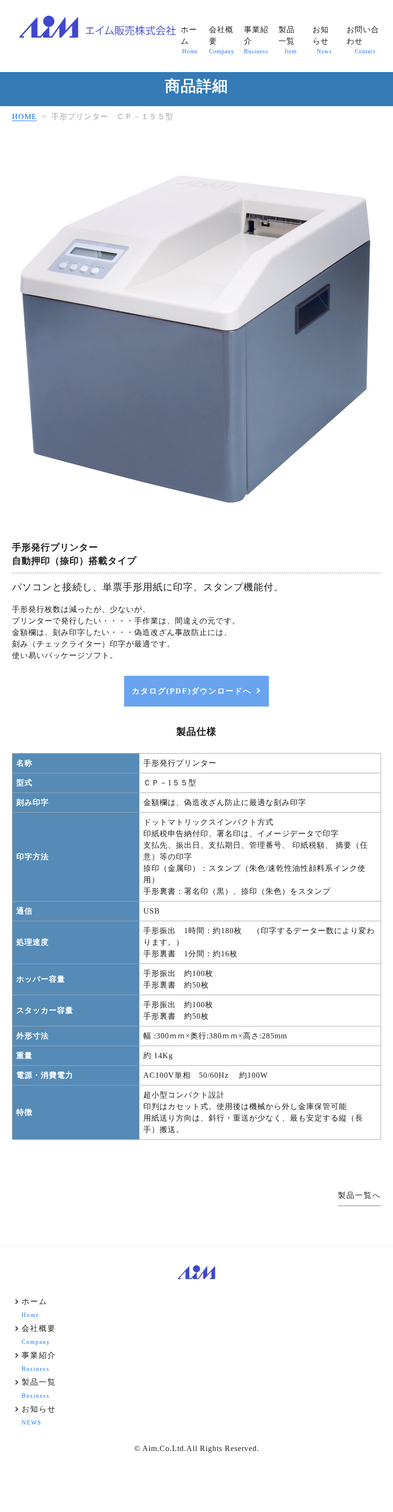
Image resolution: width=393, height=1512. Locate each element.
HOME (24, 116)
